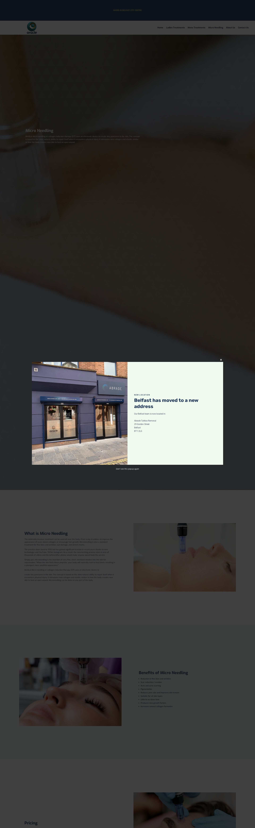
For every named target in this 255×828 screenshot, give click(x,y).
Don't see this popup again (127, 469)
